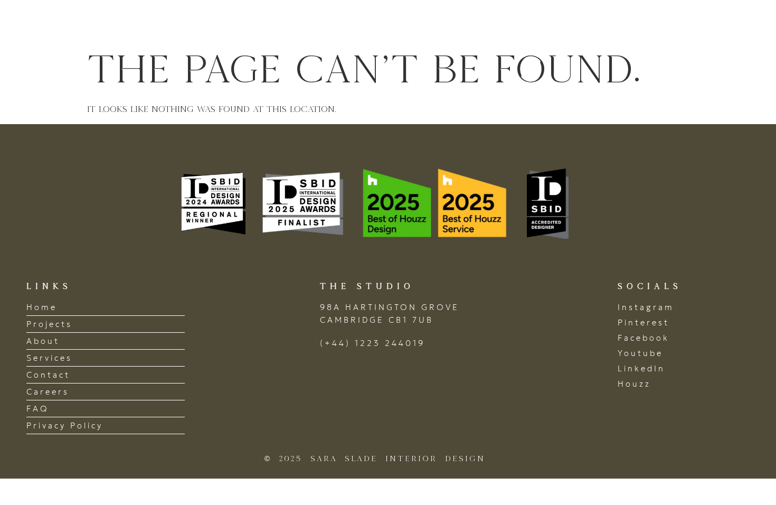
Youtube (640, 353)
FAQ (37, 409)
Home (391, 22)
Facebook (643, 338)
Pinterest (643, 322)
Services (587, 22)
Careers (47, 392)
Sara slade (84, 23)
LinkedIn (641, 368)
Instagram (646, 307)
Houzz (634, 384)
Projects (455, 22)
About (522, 22)
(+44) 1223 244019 (372, 343)
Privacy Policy (64, 425)
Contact (713, 22)
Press (650, 22)
